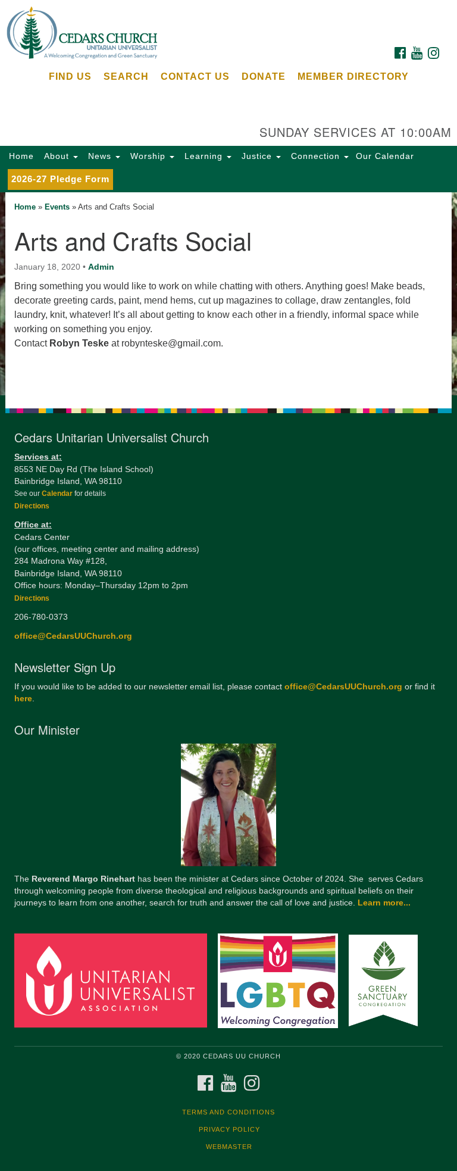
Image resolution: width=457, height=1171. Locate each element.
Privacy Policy (229, 1129)
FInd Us (70, 76)
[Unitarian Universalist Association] (114, 980)
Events (57, 206)
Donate (264, 76)
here (23, 698)
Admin (101, 266)
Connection (315, 156)
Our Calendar (385, 156)
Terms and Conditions (228, 1112)
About (56, 156)
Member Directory (353, 76)
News (99, 156)
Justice (257, 156)
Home (21, 156)
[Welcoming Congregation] (282, 980)
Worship (147, 156)
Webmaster (229, 1146)
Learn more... (384, 902)
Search (126, 76)
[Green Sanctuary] (387, 980)
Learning (203, 156)
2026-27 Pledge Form (60, 179)
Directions (31, 506)
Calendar (58, 493)
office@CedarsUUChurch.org (73, 636)
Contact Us (195, 76)
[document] (228, 293)
